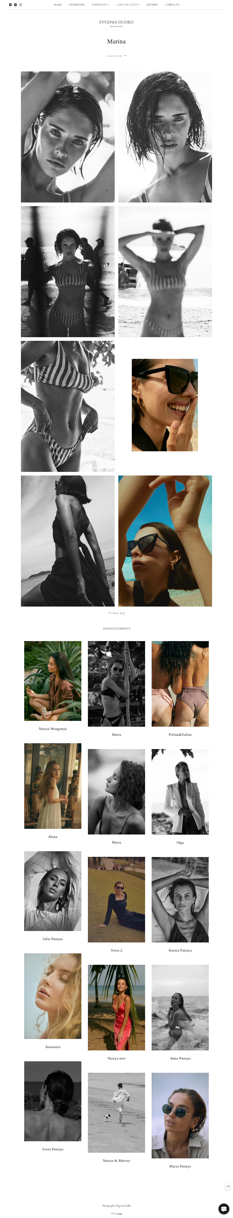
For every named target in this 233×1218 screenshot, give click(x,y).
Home (58, 4)
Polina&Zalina (180, 735)
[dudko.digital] (116, 24)
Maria (116, 735)
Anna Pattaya (180, 1058)
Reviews (152, 4)
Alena (52, 837)
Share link (119, 613)
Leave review (114, 56)
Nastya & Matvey (116, 1161)
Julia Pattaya (53, 939)
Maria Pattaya (180, 1166)
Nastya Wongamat (53, 729)
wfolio (119, 1213)
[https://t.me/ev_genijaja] (15, 5)
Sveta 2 (116, 950)
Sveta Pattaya (52, 1149)
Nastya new (116, 1058)
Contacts (172, 4)
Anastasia (52, 1047)
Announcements (128, 4)
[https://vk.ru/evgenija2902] (10, 5)
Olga (180, 842)
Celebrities (77, 4)
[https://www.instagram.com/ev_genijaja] (20, 5)
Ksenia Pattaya (180, 950)
